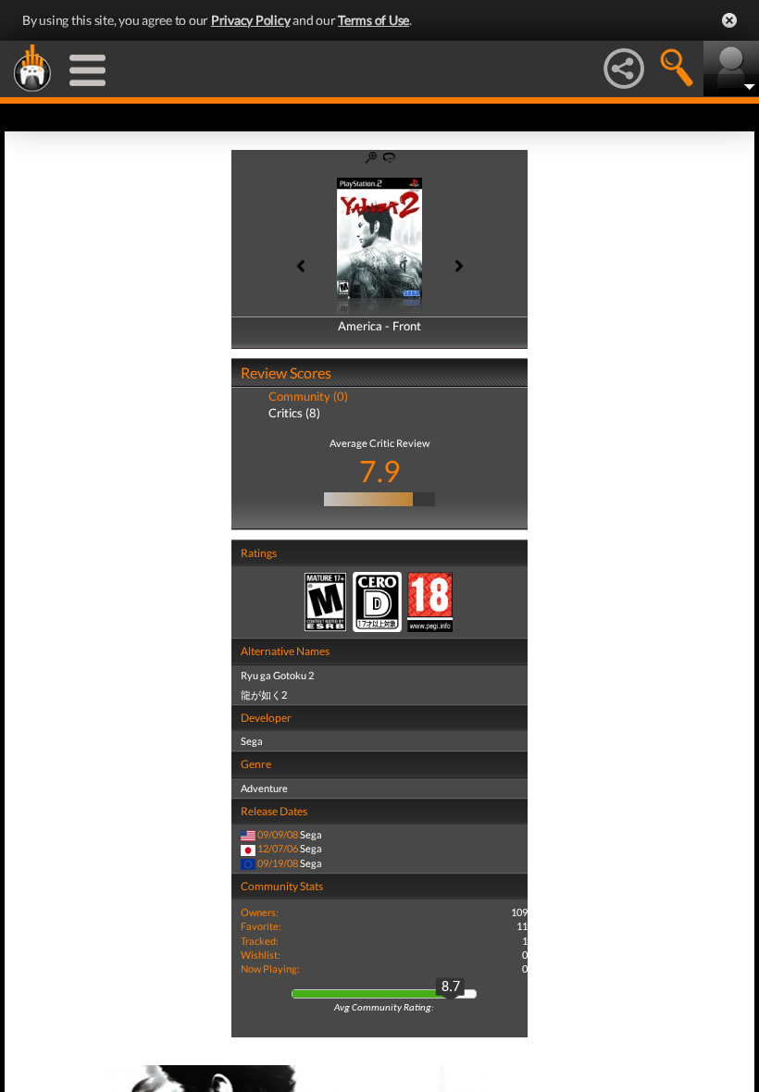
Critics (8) (294, 412)
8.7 (451, 987)
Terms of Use (373, 20)
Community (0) (308, 396)
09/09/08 (277, 834)
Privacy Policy (251, 20)
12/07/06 (277, 848)
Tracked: (260, 941)
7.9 (380, 471)
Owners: (260, 912)
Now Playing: (270, 968)
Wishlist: (260, 955)
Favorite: (261, 926)
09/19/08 (277, 863)
